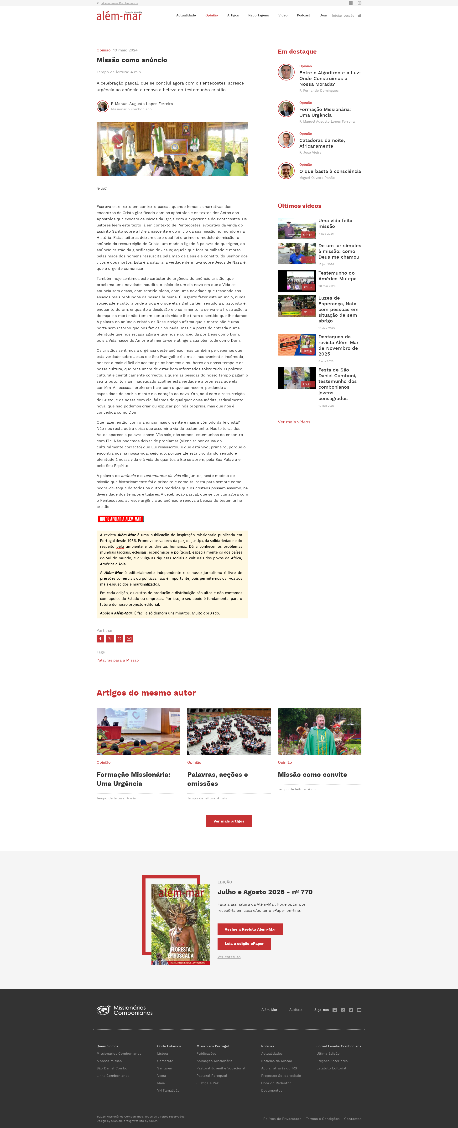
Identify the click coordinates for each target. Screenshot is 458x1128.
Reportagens (258, 15)
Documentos (271, 1090)
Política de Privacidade (282, 1119)
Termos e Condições (322, 1119)
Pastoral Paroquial (212, 1076)
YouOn (153, 1121)
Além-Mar (269, 1010)
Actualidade (186, 15)
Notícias (267, 1046)
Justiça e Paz (208, 1083)
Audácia (295, 1010)
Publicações (206, 1054)
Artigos (233, 15)
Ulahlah (116, 1121)
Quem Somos (107, 1046)
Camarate (165, 1061)
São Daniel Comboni (113, 1068)
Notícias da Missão (276, 1061)
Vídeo (282, 15)
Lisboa (162, 1054)
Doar (323, 15)
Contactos (352, 1119)
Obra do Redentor (276, 1083)
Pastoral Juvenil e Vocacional (221, 1068)
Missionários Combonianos (119, 1054)
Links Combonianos (113, 1076)
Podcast (303, 15)
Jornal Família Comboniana (339, 1046)
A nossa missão (109, 1061)
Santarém (165, 1068)
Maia (161, 1083)
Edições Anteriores (332, 1061)
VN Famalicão (168, 1090)
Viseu (161, 1076)
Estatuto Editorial (331, 1068)
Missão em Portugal (213, 1046)
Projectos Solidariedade (281, 1076)
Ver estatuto (229, 957)
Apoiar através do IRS (279, 1068)
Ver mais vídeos (294, 422)
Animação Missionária (215, 1061)
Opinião (211, 15)
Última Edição (328, 1054)
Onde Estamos (169, 1046)
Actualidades (271, 1054)
